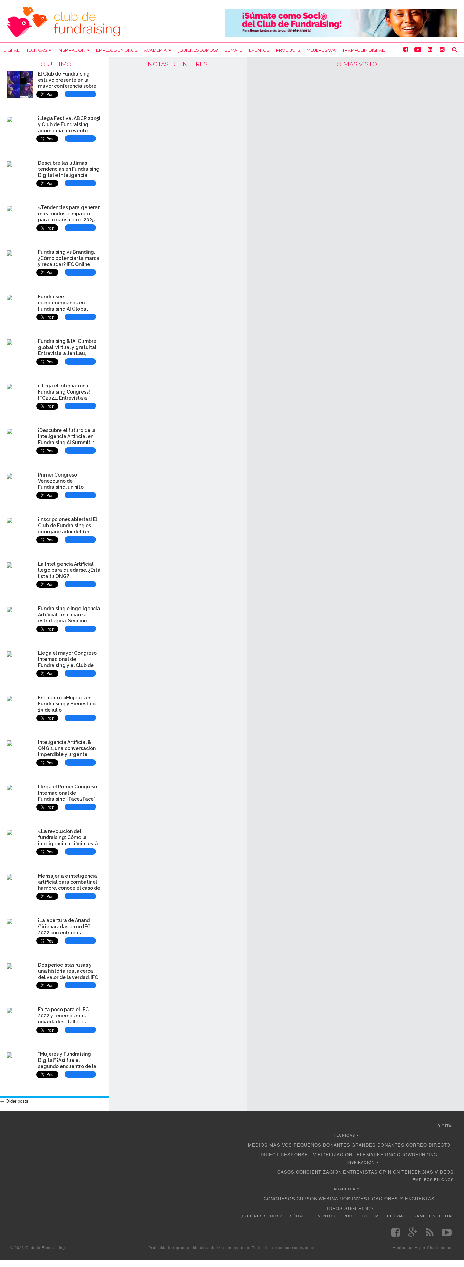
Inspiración (71, 50)
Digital (11, 50)
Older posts (14, 1101)
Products (288, 50)
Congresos (279, 1198)
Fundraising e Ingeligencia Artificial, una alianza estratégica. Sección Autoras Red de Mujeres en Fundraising (69, 620)
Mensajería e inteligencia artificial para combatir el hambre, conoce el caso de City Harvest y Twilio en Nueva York (69, 888)
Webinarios (335, 1198)
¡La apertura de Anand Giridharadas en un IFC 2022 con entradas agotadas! (64, 929)
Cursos (307, 1198)
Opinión (389, 1172)
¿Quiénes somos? (198, 50)
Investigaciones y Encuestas (393, 1198)
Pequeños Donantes (321, 1144)
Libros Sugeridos (349, 1208)
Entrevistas (360, 1172)
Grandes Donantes (378, 1144)
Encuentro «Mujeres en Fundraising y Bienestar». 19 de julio (67, 704)
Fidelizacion (335, 1154)
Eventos (259, 50)
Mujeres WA (321, 50)
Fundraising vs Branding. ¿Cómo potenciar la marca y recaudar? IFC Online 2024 (69, 261)
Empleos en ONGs (116, 50)
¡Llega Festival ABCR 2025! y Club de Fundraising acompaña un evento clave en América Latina (69, 127)
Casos (286, 1172)
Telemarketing (375, 1154)
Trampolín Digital (363, 50)
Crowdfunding (417, 1154)
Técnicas (36, 50)
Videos (444, 1172)
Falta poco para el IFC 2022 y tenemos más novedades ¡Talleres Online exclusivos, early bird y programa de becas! (68, 1021)
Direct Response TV (288, 1154)
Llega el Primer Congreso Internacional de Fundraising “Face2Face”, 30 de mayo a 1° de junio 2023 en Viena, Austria (67, 799)
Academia (155, 50)
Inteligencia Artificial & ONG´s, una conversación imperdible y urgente (67, 748)
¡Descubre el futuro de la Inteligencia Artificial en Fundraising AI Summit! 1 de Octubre (67, 439)
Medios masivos (270, 1144)
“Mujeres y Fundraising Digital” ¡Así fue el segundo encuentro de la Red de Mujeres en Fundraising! (67, 1066)
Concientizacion (319, 1172)
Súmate (233, 50)
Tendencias (417, 1172)
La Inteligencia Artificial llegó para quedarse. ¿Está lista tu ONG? (69, 570)
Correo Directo (428, 1144)
